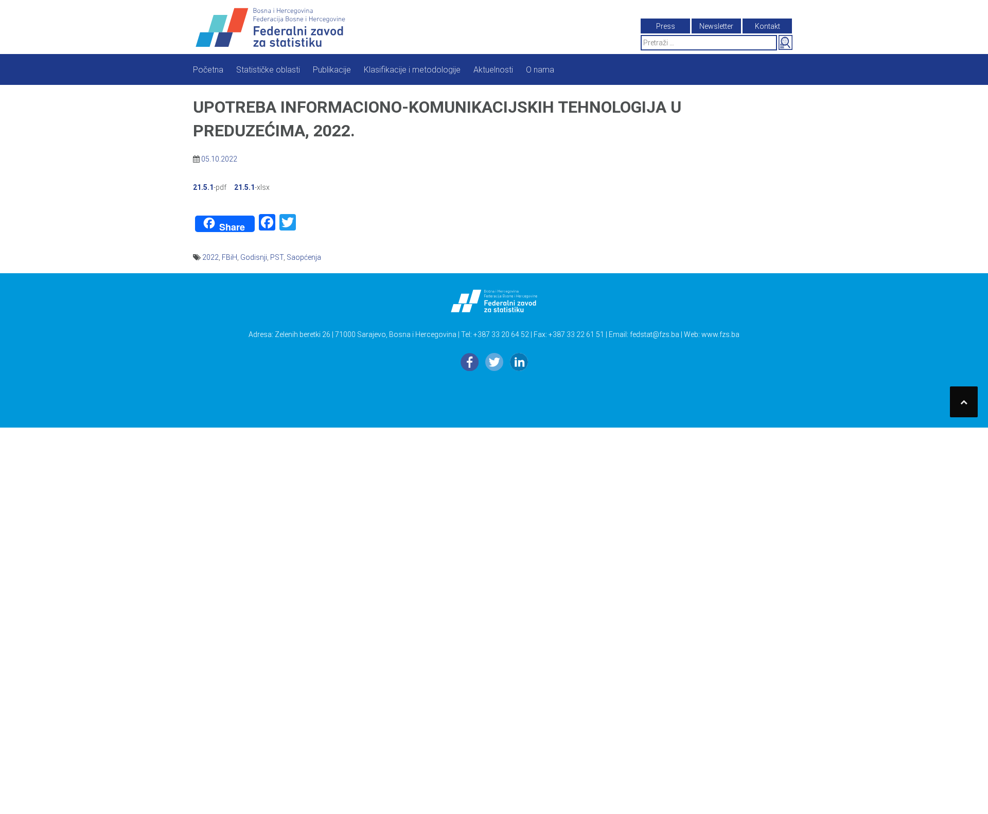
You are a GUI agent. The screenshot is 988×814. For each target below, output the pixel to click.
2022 (210, 257)
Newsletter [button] (716, 26)
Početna (208, 70)
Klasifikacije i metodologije (412, 70)
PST (277, 257)
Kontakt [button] (767, 26)
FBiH (229, 257)
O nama (540, 70)
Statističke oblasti (268, 70)
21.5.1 (203, 187)
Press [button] (665, 26)
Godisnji (253, 257)
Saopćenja (304, 257)
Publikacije (332, 70)
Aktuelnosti (493, 70)
